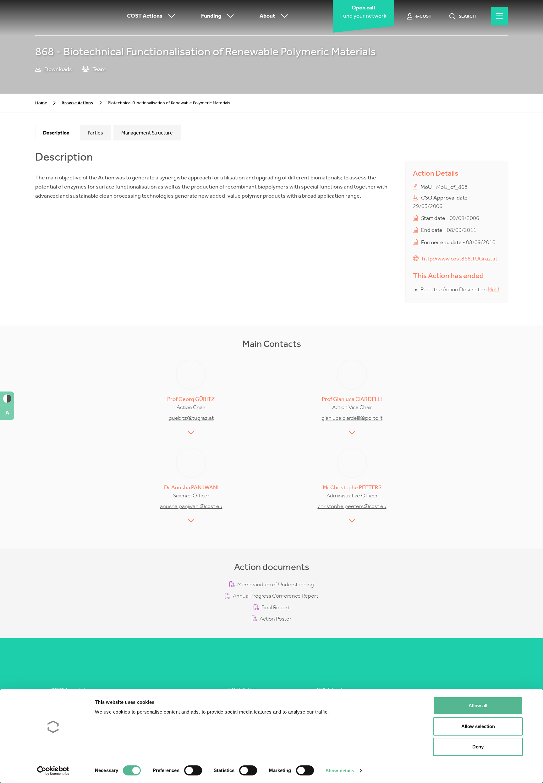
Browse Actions (77, 103)
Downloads (57, 69)
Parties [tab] (95, 133)
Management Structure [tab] (147, 133)
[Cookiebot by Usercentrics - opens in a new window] (53, 770)
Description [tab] (56, 133)
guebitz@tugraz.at (191, 418)
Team (98, 69)
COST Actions (144, 16)
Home (41, 103)
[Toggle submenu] (170, 16)
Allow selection (478, 726)
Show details (340, 770)
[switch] (193, 770)
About (267, 16)
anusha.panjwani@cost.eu (191, 506)
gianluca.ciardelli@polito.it (351, 418)
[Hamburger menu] (499, 16)
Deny (478, 746)
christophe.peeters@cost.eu (352, 506)
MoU (493, 289)
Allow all (478, 705)
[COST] (66, 16)
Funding (211, 16)
